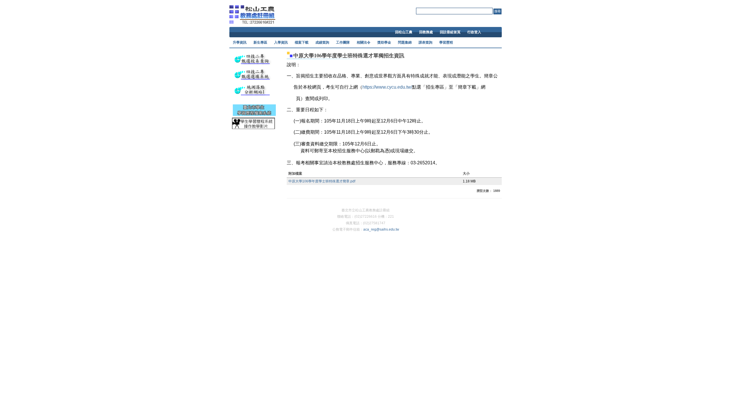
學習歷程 (446, 42)
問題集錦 (405, 42)
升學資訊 (240, 42)
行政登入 (474, 32)
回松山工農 (403, 32)
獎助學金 (384, 42)
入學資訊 (281, 42)
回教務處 (426, 32)
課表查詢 (425, 42)
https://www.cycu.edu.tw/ (387, 87)
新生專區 (260, 42)
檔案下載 (302, 42)
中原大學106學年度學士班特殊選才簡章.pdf (321, 181)
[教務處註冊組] (252, 20)
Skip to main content (365, 3)
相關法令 (363, 42)
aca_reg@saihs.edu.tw (381, 229)
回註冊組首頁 (450, 32)
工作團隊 (343, 42)
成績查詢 (322, 42)
